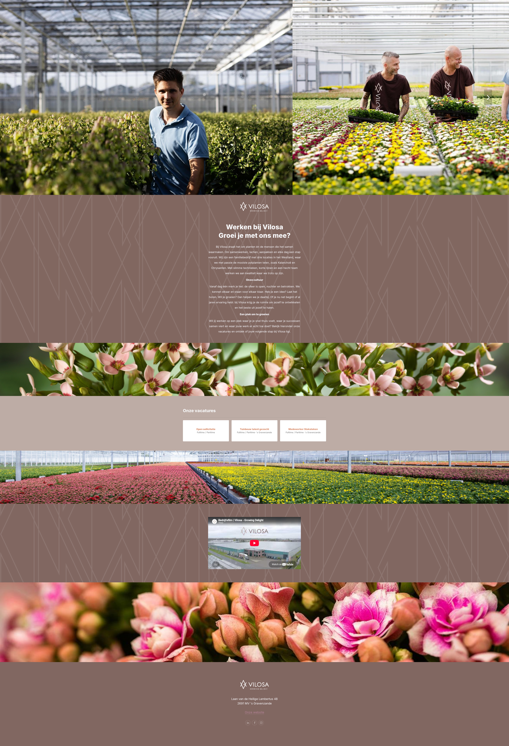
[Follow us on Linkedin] (247, 722)
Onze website (254, 712)
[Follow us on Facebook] (254, 722)
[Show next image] (488, 97)
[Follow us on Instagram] (261, 722)
